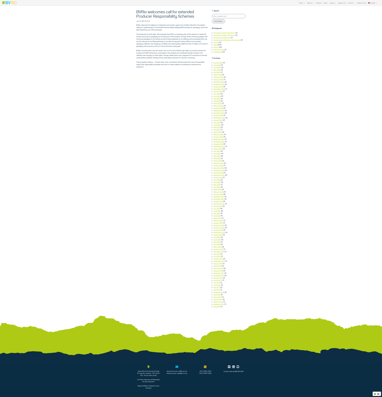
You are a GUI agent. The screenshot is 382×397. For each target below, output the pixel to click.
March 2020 (217, 247)
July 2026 (217, 65)
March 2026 (217, 75)
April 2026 (217, 72)
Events (215, 42)
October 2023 (218, 144)
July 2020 (217, 237)
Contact (351, 3)
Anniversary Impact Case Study (224, 33)
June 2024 (217, 125)
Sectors (310, 3)
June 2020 (217, 240)
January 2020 (218, 249)
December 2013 (218, 304)
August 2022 (218, 177)
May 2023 (217, 156)
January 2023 (218, 165)
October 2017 (218, 278)
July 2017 (216, 283)
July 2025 (216, 94)
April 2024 (217, 130)
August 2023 (218, 149)
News (326, 3)
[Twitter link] (229, 367)
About (301, 3)
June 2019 (217, 256)
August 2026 (218, 63)
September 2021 (219, 204)
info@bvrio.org (182, 371)
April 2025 (216, 101)
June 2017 (217, 285)
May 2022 (216, 185)
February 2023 (218, 163)
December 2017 (218, 273)
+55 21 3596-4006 (205, 371)
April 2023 (217, 158)
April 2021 (216, 216)
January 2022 (218, 194)
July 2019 (216, 254)
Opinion (216, 47)
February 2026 (218, 77)
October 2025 (218, 87)
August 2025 (218, 91)
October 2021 (218, 201)
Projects (319, 3)
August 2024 (218, 120)
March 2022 (217, 189)
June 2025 (217, 96)
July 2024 (217, 122)
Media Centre (361, 3)
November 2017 (218, 275)
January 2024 (218, 137)
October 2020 (218, 230)
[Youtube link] (238, 367)
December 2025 (218, 82)
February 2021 (218, 220)
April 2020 (217, 244)
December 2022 (218, 168)
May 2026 (217, 70)
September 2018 (219, 261)
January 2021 (218, 223)
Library (332, 3)
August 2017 (217, 280)
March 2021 (217, 218)
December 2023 (218, 139)
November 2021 (218, 199)
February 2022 (218, 192)
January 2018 (218, 271)
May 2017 (216, 287)
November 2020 (219, 228)
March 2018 (217, 266)
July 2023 (217, 151)
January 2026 (218, 79)
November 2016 (218, 292)
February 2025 (218, 106)
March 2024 (217, 132)
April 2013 (216, 307)
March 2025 (217, 103)
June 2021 (217, 211)
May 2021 (216, 213)
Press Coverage (218, 50)
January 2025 (218, 108)
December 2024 (218, 110)
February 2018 (218, 268)
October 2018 (218, 259)
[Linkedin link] (233, 367)
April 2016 (216, 295)
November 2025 (219, 84)
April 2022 (216, 187)
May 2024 (217, 127)
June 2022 (217, 182)
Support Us (342, 3)
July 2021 (216, 209)
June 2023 (217, 154)
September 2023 (219, 146)
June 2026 (217, 67)
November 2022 (219, 170)
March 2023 (217, 161)
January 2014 (218, 302)
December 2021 (218, 197)
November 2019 (218, 252)
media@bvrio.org (182, 373)
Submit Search (218, 21)
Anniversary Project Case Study (224, 35)
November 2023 (219, 142)
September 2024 (219, 118)
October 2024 (218, 115)
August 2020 (218, 235)
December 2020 (218, 225)
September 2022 (219, 175)
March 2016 (217, 297)
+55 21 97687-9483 (205, 373)
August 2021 (217, 206)
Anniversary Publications (221, 38)
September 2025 (219, 89)
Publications (217, 52)
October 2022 (218, 173)
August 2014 (217, 299)
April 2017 (216, 290)
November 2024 (219, 113)
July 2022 (216, 180)
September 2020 (219, 232)
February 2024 (218, 134)
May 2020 (217, 242)
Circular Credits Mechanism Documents (226, 40)
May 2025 (216, 99)
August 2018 (217, 264)
